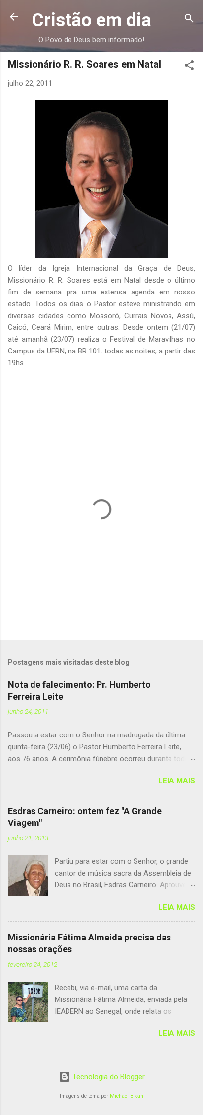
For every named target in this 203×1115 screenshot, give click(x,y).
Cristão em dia (91, 19)
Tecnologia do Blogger (107, 1076)
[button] (189, 67)
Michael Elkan (126, 1096)
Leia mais (176, 780)
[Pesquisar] (189, 20)
